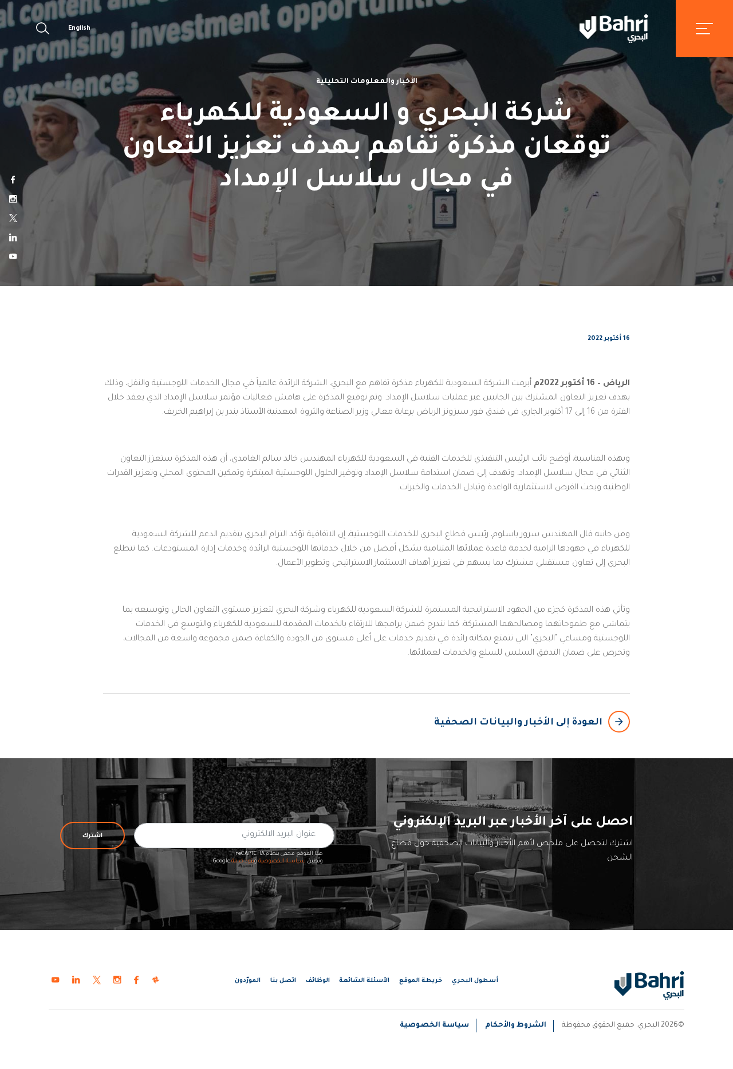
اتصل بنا (283, 980)
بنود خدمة (242, 861)
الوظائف (318, 980)
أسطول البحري (475, 980)
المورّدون (248, 980)
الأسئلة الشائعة (364, 980)
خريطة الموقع (420, 980)
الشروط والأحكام (515, 1026)
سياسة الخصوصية (282, 861)
